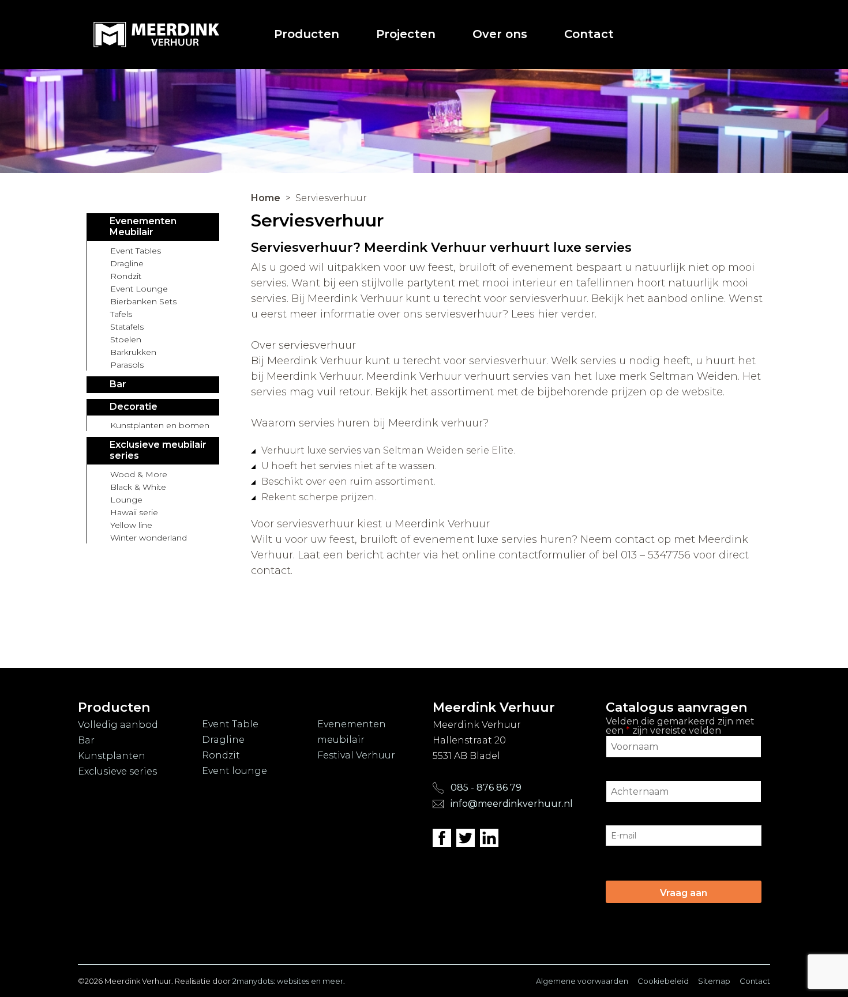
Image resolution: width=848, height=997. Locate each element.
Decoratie (133, 406)
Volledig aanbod (118, 724)
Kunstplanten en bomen (159, 425)
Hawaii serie (134, 512)
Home (265, 197)
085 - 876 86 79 (484, 787)
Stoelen (125, 339)
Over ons (499, 34)
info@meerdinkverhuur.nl (512, 803)
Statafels (127, 327)
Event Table (230, 724)
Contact (589, 34)
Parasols (127, 365)
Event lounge (234, 770)
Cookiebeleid (663, 980)
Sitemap (714, 980)
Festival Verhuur (356, 755)
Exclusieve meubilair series (158, 450)
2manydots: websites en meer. (288, 980)
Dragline (127, 263)
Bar (118, 384)
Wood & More (138, 474)
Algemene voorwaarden (582, 980)
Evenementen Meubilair (143, 226)
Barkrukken (133, 352)
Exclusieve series (117, 771)
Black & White (138, 487)
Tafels (121, 314)
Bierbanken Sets (143, 301)
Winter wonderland (148, 538)
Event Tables (135, 251)
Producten (306, 34)
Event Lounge (139, 289)
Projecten (406, 34)
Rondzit (125, 276)
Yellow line (131, 525)
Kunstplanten (111, 755)
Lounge (126, 499)
